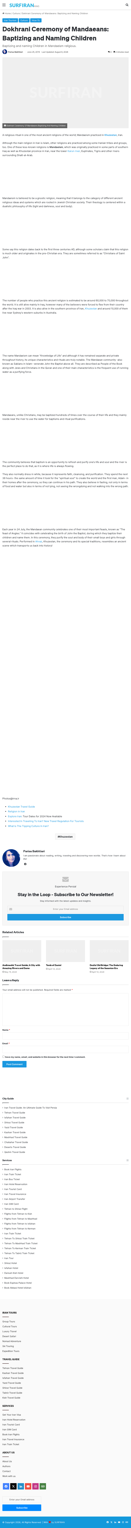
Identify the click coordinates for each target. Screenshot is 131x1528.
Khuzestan (110, 134)
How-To (36, 20)
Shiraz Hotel (10, 1263)
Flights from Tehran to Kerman (19, 1228)
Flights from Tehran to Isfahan (19, 1223)
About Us (7, 1461)
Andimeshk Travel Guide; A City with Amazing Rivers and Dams (21, 967)
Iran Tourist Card (13, 1189)
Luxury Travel (9, 1331)
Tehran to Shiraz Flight (15, 1209)
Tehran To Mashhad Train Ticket (21, 1243)
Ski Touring (8, 1346)
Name (6, 1030)
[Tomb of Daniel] (65, 951)
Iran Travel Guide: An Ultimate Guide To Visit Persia (30, 1107)
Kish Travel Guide (11, 1397)
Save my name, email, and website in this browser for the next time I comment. (45, 1057)
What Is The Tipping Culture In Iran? (28, 826)
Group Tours (8, 1321)
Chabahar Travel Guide (16, 1142)
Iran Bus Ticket (12, 1179)
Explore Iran (15, 816)
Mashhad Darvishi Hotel (16, 1278)
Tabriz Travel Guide (12, 1393)
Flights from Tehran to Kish (18, 1214)
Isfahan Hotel (11, 1268)
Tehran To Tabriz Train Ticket (19, 1253)
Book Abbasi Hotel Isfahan (17, 1288)
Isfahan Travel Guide (15, 1117)
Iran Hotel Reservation (15, 1184)
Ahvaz (38, 541)
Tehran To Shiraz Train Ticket (19, 1238)
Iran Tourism (10, 20)
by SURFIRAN (58, 1522)
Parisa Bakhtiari (15, 52)
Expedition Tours (10, 1351)
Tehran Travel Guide (14, 1112)
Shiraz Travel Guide (14, 1122)
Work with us (8, 1476)
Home (7, 13)
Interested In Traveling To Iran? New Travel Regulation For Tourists (46, 821)
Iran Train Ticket (12, 1174)
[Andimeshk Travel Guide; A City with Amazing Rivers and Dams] (21, 951)
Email (6, 1043)
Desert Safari (9, 1336)
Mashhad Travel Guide (15, 1137)
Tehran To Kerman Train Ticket (20, 1248)
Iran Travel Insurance (15, 1194)
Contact (6, 1471)
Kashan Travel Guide (15, 1132)
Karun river (74, 151)
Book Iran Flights (12, 1169)
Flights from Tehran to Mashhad (20, 1218)
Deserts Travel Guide (15, 1147)
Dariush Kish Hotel (13, 1273)
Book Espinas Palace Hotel (18, 1283)
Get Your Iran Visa (11, 1414)
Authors (6, 1466)
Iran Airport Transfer (14, 1199)
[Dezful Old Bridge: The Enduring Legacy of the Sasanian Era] (109, 951)
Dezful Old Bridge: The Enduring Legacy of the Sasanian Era (106, 967)
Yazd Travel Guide (13, 1127)
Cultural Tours (9, 1326)
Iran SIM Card (11, 1204)
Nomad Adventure (11, 1341)
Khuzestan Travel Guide (21, 806)
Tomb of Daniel (53, 965)
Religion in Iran (16, 811)
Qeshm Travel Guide (14, 1152)
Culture (16, 13)
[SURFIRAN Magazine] (24, 4)
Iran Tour (9, 1258)
